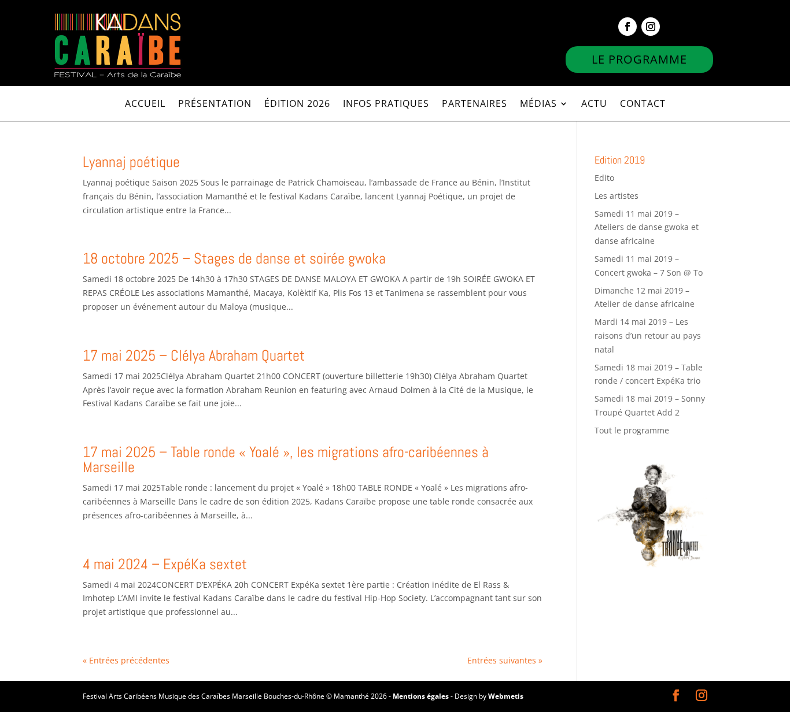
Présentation (215, 104)
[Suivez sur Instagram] (650, 26)
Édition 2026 (297, 104)
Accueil (145, 104)
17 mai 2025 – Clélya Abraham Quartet (194, 355)
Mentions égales (421, 696)
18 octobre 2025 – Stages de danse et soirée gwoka (234, 258)
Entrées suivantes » (504, 660)
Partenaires (474, 104)
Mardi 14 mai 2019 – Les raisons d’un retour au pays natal (648, 335)
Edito (604, 177)
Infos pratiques (386, 104)
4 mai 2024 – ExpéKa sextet (165, 564)
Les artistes (616, 195)
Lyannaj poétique (131, 162)
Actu (594, 104)
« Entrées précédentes (126, 660)
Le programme (639, 59)
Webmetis (505, 696)
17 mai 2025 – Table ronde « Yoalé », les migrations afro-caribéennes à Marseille (286, 460)
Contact (643, 104)
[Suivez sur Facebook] (627, 26)
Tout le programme (632, 430)
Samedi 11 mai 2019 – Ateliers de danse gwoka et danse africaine (647, 227)
